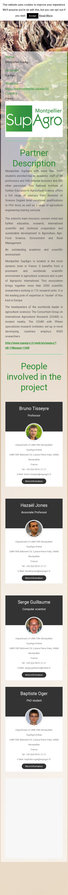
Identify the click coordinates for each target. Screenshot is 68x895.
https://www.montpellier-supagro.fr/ (27, 88)
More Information (34, 481)
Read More (46, 15)
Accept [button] (32, 16)
